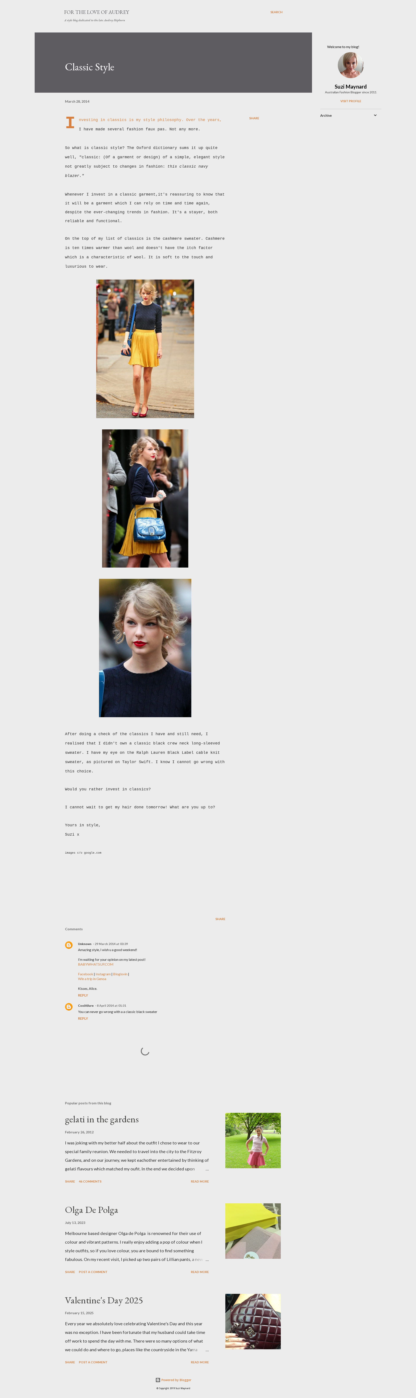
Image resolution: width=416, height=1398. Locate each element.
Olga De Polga (91, 1209)
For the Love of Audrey (96, 12)
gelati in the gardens (102, 1119)
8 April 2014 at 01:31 (111, 1005)
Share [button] (254, 118)
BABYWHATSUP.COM (96, 964)
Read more (200, 1181)
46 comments (90, 1181)
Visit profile (350, 101)
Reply (83, 995)
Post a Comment (93, 1272)
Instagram (103, 974)
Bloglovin (120, 974)
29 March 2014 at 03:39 (111, 944)
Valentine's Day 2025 (104, 1300)
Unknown (84, 944)
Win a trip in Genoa (92, 979)
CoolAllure (86, 1005)
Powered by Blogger (176, 1380)
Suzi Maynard (351, 86)
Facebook (85, 974)
